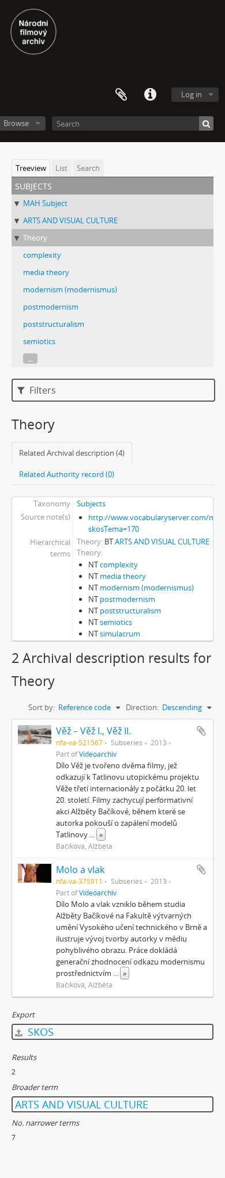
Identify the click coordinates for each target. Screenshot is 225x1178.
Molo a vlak (80, 869)
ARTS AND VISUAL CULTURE (70, 220)
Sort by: (41, 707)
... (30, 358)
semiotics (39, 341)
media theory (46, 272)
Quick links (150, 95)
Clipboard (121, 95)
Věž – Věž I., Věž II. (93, 731)
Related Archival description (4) (72, 453)
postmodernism (50, 307)
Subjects (91, 503)
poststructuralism (53, 324)
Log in (191, 94)
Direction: (142, 707)
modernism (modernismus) (70, 289)
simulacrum (120, 633)
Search (88, 168)
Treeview (31, 168)
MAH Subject (45, 203)
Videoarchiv (98, 753)
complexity (42, 255)
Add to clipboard (201, 731)
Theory (35, 237)
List (61, 168)
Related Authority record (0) (66, 474)
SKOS (39, 1032)
